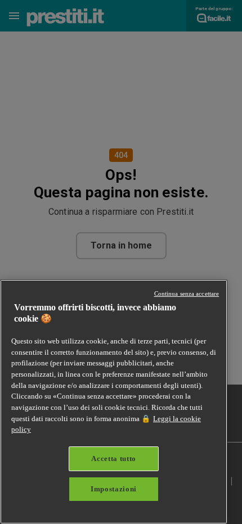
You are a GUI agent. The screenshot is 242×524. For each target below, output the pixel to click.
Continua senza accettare (186, 293)
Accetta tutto (113, 458)
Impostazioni (114, 489)
